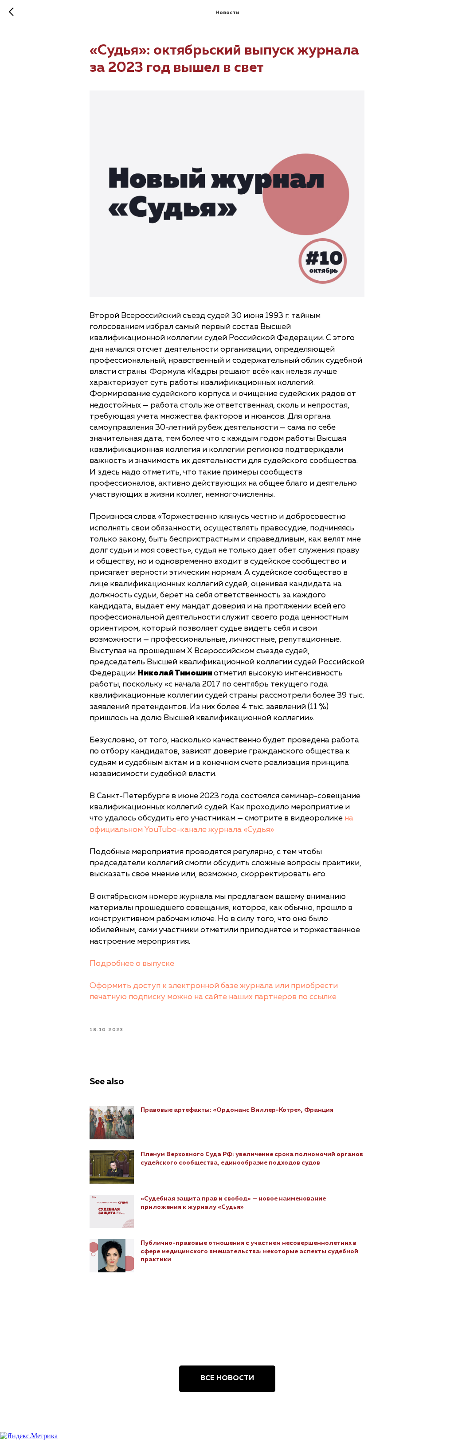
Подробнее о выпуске (132, 964)
